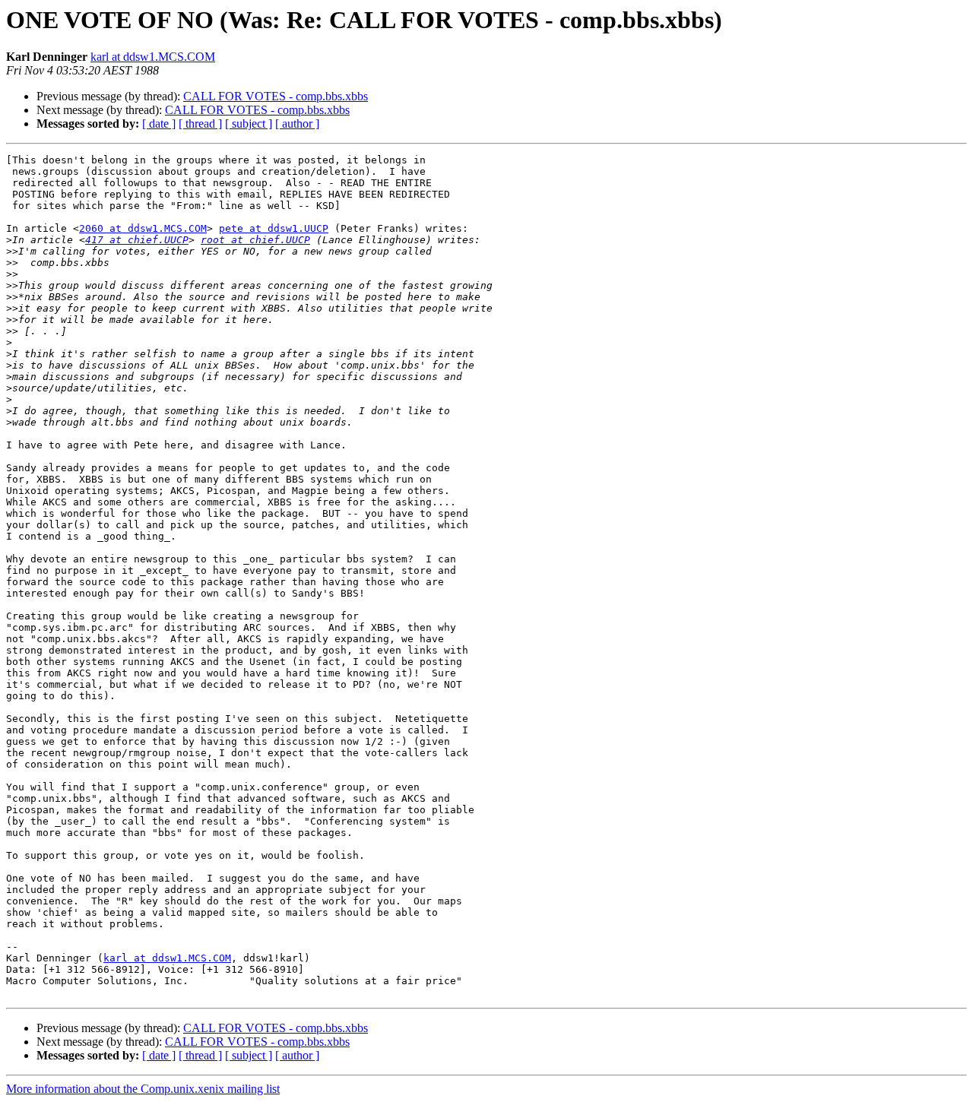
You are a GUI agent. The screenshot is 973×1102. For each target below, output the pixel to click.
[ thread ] (200, 123)
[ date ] (159, 123)
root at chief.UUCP (255, 239)
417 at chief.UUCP (137, 239)
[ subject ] (248, 123)
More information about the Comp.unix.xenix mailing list (143, 1088)
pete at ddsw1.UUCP (273, 228)
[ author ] (297, 123)
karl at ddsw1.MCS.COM (152, 56)
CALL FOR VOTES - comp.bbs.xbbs (275, 96)
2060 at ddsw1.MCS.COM (143, 228)
